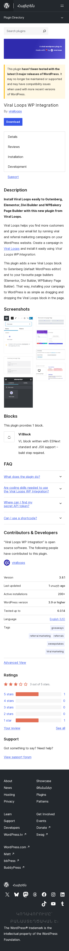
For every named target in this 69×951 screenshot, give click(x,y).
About (8, 781)
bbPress (11, 861)
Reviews (14, 147)
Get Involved (45, 814)
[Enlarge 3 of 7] (28, 382)
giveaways (57, 627)
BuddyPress (14, 867)
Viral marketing (55, 651)
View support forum (17, 757)
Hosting (9, 795)
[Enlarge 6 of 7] (60, 354)
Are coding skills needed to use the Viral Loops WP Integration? (26, 489)
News (8, 788)
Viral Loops (12, 248)
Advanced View (15, 662)
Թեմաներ (44, 788)
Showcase (43, 781)
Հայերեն (19, 885)
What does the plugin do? (22, 477)
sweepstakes (56, 643)
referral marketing (40, 635)
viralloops (15, 111)
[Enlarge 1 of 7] (28, 321)
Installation (15, 157)
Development (17, 167)
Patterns (42, 801)
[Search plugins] (44, 31)
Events (41, 821)
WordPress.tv (15, 834)
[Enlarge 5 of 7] (60, 335)
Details (12, 137)
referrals (59, 635)
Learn (8, 814)
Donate (43, 828)
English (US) (57, 619)
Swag (42, 834)
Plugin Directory (14, 17)
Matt (9, 854)
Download (13, 121)
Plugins (41, 795)
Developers (12, 828)
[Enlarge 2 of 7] (28, 362)
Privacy (9, 801)
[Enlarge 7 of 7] (60, 368)
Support (13, 177)
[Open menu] (63, 6)
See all (60, 728)
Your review (12, 728)
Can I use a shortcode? (20, 518)
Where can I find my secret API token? (18, 504)
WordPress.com (17, 847)
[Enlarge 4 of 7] (60, 321)
